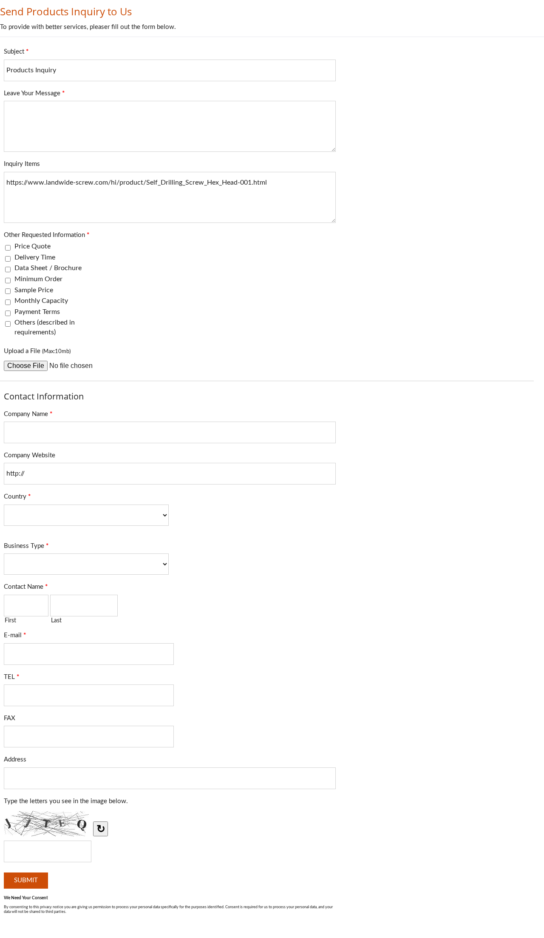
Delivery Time (34, 257)
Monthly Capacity (41, 300)
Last (56, 621)
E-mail (15, 635)
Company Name (28, 414)
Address (15, 759)
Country (17, 496)
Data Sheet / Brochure (48, 268)
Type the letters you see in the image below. (66, 801)
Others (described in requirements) (44, 327)
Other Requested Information (46, 235)
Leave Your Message (34, 93)
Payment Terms (37, 311)
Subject (16, 51)
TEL (11, 677)
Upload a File (37, 351)
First (10, 621)
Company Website (29, 455)
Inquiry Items (22, 164)
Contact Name (26, 587)
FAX (9, 718)
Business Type (26, 546)
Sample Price (33, 290)
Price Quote (32, 246)
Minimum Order (38, 279)
